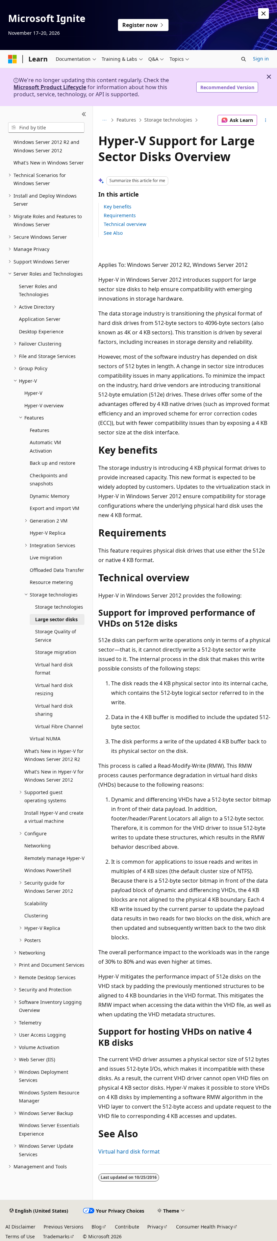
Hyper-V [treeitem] (33, 393)
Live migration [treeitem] (46, 557)
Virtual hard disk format (129, 1151)
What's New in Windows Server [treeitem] (49, 162)
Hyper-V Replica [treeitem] (48, 533)
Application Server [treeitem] (39, 319)
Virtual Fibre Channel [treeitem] (59, 726)
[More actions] (266, 120)
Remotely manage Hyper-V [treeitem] (54, 858)
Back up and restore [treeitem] (52, 463)
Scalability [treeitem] (35, 903)
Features (126, 120)
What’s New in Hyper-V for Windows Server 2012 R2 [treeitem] (53, 755)
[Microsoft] (12, 59)
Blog (97, 1226)
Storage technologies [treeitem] (59, 607)
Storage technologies (168, 120)
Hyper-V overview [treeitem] (44, 405)
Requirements (120, 215)
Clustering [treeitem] (36, 915)
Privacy (155, 1226)
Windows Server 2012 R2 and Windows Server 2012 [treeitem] (46, 146)
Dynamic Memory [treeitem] (49, 496)
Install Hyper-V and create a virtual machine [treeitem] (53, 817)
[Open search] (243, 59)
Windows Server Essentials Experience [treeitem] (49, 1129)
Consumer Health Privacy (204, 1226)
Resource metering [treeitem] (51, 582)
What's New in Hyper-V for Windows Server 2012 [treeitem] (54, 775)
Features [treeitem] (39, 430)
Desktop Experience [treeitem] (41, 331)
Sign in (261, 58)
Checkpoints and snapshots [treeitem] (49, 479)
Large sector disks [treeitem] (56, 619)
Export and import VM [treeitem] (54, 508)
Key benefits (117, 206)
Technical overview (125, 224)
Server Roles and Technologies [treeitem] (38, 290)
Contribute (127, 1226)
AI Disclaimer (20, 1226)
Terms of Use (20, 1236)
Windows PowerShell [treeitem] (47, 870)
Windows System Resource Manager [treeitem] (49, 1096)
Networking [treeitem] (37, 845)
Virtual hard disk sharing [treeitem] (54, 710)
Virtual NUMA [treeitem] (45, 738)
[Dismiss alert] (263, 13)
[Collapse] (84, 114)
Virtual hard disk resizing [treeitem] (54, 689)
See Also (113, 233)
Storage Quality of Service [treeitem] (55, 635)
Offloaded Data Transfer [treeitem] (57, 570)
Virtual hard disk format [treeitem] (54, 668)
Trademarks (56, 1236)
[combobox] (46, 127)
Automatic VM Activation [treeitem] (45, 446)
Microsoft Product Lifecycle (50, 87)
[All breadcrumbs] (104, 120)
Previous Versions (63, 1226)
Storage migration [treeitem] (55, 652)
